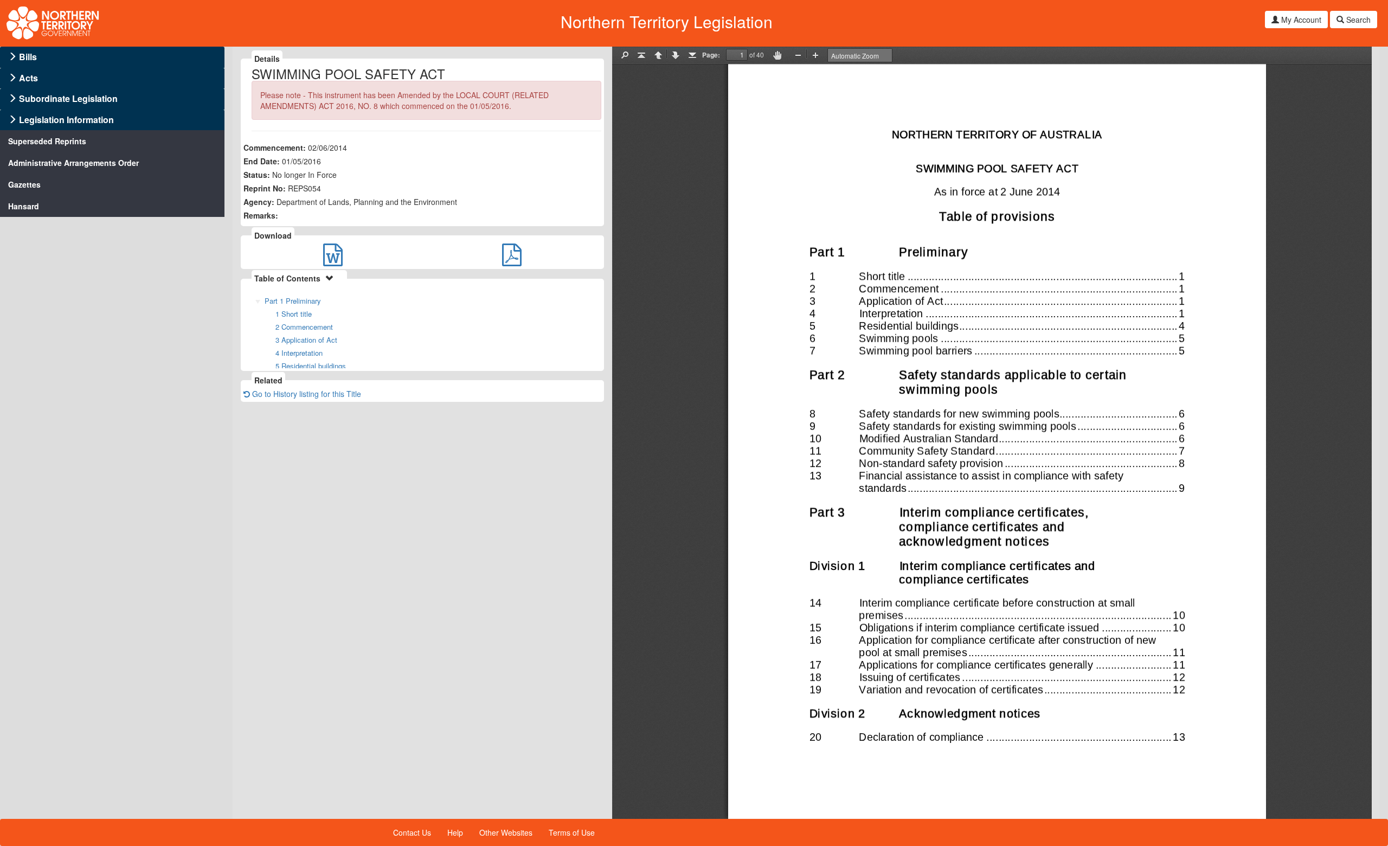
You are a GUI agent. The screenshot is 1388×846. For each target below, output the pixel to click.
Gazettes (24, 184)
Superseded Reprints (47, 141)
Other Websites (505, 832)
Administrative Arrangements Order (73, 162)
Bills (28, 56)
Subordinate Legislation (68, 98)
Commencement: (274, 147)
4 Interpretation (299, 353)
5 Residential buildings (310, 366)
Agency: (258, 201)
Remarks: (260, 215)
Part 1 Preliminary (293, 301)
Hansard (23, 206)
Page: (711, 55)
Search (1357, 19)
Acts (28, 78)
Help (455, 832)
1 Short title (293, 314)
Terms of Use (572, 832)
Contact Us (412, 832)
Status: (256, 174)
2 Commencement (304, 327)
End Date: (261, 161)
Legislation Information (66, 119)
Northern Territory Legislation (667, 21)
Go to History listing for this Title (305, 393)
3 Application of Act (306, 340)
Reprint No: (264, 188)
